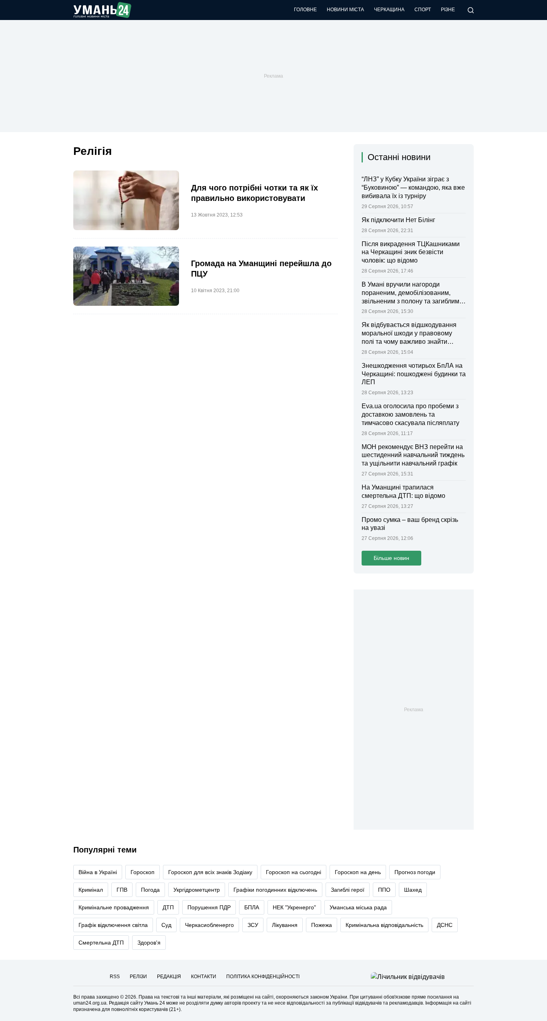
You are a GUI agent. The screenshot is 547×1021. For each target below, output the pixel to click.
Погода (150, 890)
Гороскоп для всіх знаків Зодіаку (210, 872)
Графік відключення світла (113, 925)
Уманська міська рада (358, 907)
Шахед (413, 890)
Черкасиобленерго (209, 925)
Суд (166, 925)
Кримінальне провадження (113, 907)
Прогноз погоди (414, 872)
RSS (115, 976)
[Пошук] (471, 10)
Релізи (138, 976)
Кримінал (90, 890)
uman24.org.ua (90, 1003)
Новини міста (345, 9)
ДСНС (444, 925)
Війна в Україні (97, 872)
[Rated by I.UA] (408, 976)
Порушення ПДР (209, 907)
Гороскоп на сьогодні (293, 872)
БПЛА (251, 907)
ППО (384, 890)
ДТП (168, 907)
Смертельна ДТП (101, 942)
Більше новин (391, 558)
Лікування (285, 925)
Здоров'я (149, 942)
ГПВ (122, 890)
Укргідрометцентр (196, 890)
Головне (305, 9)
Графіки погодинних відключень (275, 890)
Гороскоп (143, 872)
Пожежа (321, 925)
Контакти (203, 976)
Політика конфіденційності (263, 976)
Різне (448, 9)
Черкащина (389, 9)
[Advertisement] (273, 76)
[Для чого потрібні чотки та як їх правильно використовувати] (126, 200)
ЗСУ (252, 925)
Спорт (422, 9)
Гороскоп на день (358, 872)
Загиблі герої (347, 890)
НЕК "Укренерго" (294, 907)
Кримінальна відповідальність (384, 925)
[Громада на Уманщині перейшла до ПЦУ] (126, 276)
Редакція (169, 976)
